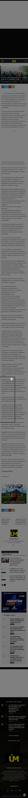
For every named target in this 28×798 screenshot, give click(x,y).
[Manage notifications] (24, 795)
